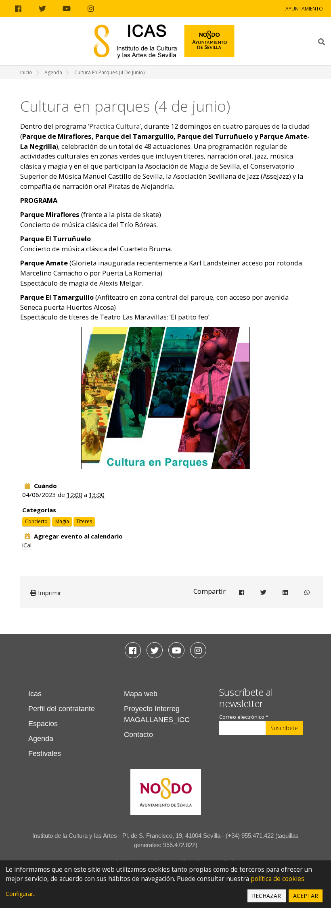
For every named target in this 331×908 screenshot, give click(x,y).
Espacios (43, 724)
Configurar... (21, 894)
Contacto (138, 735)
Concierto (36, 521)
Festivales (44, 753)
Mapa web (140, 694)
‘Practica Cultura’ (114, 126)
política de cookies (277, 879)
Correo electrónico (243, 717)
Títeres (84, 521)
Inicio (26, 72)
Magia (62, 521)
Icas (35, 694)
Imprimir (48, 593)
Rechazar (266, 896)
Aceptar (305, 896)
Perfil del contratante (61, 709)
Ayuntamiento (304, 8)
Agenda (53, 72)
